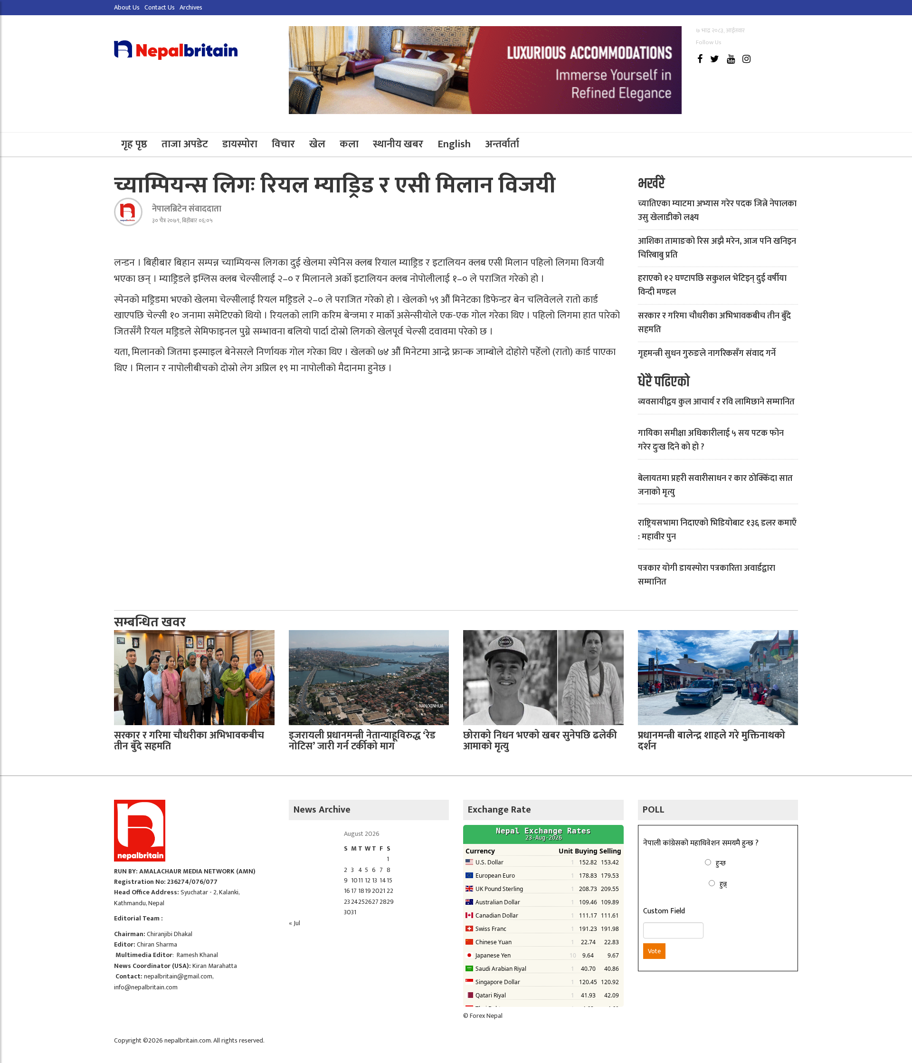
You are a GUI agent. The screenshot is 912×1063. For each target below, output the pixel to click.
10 (354, 880)
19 (368, 890)
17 (354, 890)
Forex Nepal (486, 1015)
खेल (317, 144)
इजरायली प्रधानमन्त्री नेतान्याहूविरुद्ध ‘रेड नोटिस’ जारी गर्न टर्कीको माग (362, 741)
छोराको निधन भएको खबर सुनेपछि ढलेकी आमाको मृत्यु (540, 741)
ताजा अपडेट (185, 144)
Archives (191, 7)
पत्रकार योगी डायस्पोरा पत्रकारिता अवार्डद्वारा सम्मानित (706, 575)
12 (367, 880)
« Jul (294, 923)
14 (383, 880)
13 (374, 880)
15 (389, 880)
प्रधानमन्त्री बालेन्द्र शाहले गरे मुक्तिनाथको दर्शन (711, 741)
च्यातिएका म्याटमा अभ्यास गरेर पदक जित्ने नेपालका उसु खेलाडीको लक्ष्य (717, 211)
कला (349, 144)
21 (382, 890)
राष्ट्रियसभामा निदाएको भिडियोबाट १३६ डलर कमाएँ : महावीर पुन (717, 530)
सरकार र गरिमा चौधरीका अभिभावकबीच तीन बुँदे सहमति (714, 323)
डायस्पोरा (239, 144)
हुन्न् (723, 884)
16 (347, 890)
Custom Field (664, 911)
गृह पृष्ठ (134, 144)
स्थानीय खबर (398, 144)
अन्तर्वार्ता (502, 144)
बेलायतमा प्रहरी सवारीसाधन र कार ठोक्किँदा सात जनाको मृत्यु (715, 485)
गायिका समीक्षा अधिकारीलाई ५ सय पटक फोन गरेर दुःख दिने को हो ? (711, 440)
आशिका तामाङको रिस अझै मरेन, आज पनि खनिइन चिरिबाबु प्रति (717, 248)
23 (347, 901)
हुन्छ (721, 863)
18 (361, 890)
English (454, 144)
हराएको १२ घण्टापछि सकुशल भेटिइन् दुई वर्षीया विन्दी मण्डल (712, 285)
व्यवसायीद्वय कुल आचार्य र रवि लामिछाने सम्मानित (716, 402)
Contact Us (159, 7)
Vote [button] (654, 951)
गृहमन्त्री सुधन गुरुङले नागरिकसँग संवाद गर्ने (707, 353)
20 (376, 890)
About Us (127, 7)
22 (390, 890)
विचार (283, 144)
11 (360, 880)
